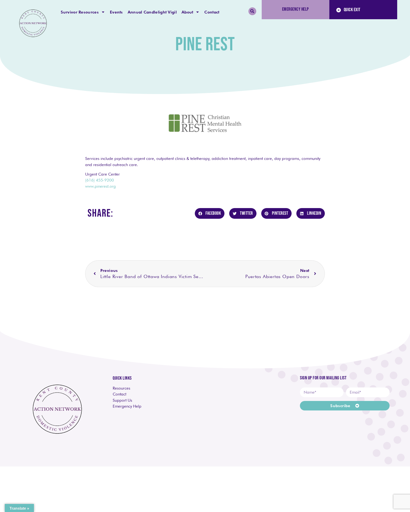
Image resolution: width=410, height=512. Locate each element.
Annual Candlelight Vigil (152, 12)
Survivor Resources (80, 12)
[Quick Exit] (338, 10)
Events (116, 12)
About (187, 12)
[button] (252, 11)
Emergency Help (128, 406)
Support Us (122, 400)
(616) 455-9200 (99, 180)
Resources (121, 388)
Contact (211, 12)
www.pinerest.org (100, 186)
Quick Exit (352, 10)
